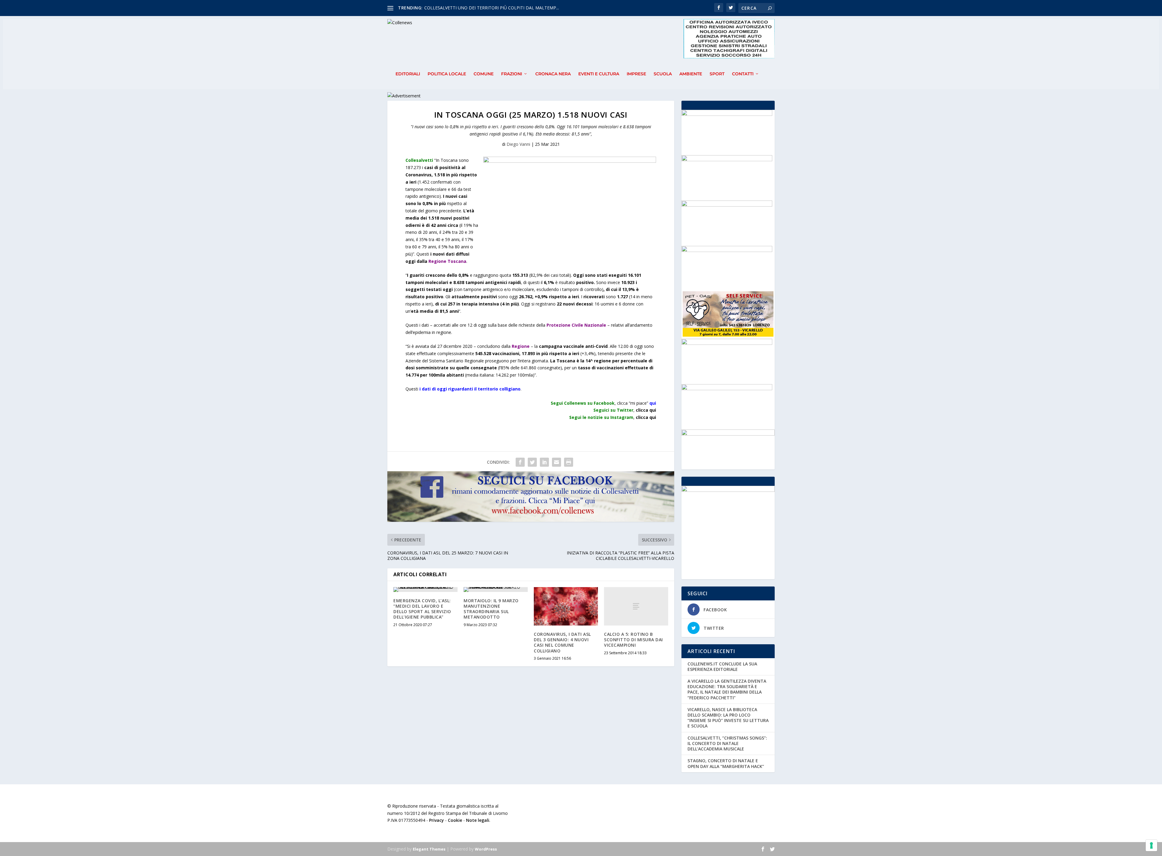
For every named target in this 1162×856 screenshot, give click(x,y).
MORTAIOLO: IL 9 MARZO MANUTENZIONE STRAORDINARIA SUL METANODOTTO (491, 609)
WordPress (486, 849)
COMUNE (484, 74)
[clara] (726, 159)
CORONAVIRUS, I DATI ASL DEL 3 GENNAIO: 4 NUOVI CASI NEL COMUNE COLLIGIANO (562, 642)
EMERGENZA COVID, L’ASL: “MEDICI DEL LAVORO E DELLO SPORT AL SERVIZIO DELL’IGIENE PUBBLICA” (422, 609)
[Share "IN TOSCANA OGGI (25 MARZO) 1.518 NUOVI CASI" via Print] (569, 462)
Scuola (663, 74)
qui (652, 403)
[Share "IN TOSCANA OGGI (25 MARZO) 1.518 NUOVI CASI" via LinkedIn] (544, 462)
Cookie (455, 820)
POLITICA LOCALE (447, 74)
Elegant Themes (429, 849)
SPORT (717, 74)
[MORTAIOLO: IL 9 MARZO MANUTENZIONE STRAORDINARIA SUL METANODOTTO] (496, 589)
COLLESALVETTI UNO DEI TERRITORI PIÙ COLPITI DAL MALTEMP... (491, 8)
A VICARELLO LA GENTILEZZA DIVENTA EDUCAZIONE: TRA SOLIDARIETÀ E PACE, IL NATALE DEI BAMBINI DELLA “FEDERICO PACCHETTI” (727, 689)
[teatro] (726, 114)
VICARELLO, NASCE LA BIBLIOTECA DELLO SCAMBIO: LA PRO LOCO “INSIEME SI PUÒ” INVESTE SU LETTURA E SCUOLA (728, 718)
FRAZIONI (511, 74)
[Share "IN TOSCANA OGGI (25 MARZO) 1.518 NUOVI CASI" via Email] (556, 462)
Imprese (636, 74)
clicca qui (646, 417)
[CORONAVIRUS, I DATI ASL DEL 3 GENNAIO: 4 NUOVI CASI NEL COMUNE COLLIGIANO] (566, 606)
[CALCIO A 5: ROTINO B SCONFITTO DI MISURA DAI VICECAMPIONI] (636, 606)
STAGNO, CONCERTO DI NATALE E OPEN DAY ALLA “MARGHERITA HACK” (726, 763)
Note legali (477, 820)
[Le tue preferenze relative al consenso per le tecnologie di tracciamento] (1151, 845)
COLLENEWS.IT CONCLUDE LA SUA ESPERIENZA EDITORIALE (722, 666)
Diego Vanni (518, 144)
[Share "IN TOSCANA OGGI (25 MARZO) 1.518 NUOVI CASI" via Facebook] (520, 462)
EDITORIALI (408, 74)
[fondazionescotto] (726, 250)
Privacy (436, 820)
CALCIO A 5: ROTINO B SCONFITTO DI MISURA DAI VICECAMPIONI (633, 639)
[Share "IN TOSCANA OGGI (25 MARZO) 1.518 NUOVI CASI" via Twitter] (532, 462)
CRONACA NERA (553, 74)
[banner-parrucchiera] (726, 343)
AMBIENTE (690, 74)
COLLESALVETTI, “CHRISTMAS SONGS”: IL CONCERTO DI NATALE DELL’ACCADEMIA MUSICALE (727, 743)
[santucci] (726, 388)
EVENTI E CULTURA (598, 74)
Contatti (742, 74)
